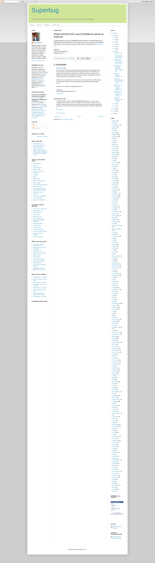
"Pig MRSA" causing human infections (118, 99)
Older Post (101, 116)
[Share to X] (85, 58)
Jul (115, 42)
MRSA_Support (37, 255)
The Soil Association (38, 229)
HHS (113, 277)
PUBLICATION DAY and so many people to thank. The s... (118, 61)
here (67, 51)
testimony (114, 446)
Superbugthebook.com (37, 79)
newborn (114, 354)
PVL (113, 393)
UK (113, 454)
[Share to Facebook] (87, 58)
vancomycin (115, 475)
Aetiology (35, 165)
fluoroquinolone (116, 256)
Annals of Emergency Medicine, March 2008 (38, 294)
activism (114, 127)
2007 (114, 113)
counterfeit (115, 205)
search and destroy (117, 413)
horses (114, 285)
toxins (113, 448)
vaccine (114, 469)
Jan (115, 106)
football (114, 262)
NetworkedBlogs (115, 502)
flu (112, 254)
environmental (115, 236)
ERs (113, 240)
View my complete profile (38, 60)
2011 (114, 33)
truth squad (115, 452)
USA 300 (114, 463)
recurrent (114, 397)
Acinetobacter (115, 125)
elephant (114, 234)
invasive (114, 309)
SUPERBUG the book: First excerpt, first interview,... (118, 93)
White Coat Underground (39, 200)
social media (115, 424)
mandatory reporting (117, 327)
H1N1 (113, 271)
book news (115, 162)
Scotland (114, 411)
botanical (114, 164)
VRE (113, 481)
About (39, 25)
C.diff (113, 168)
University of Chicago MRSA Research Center (39, 269)
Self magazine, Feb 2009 (39, 282)
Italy (113, 313)
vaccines (114, 473)
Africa (113, 128)
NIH (113, 356)
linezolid (114, 323)
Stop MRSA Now (37, 262)
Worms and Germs (38, 236)
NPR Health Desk (37, 186)
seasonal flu (115, 416)
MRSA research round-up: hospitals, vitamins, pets (118, 87)
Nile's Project (36, 256)
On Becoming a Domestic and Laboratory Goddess (39, 189)
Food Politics (36, 214)
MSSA (113, 340)
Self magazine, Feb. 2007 (39, 296)
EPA (113, 238)
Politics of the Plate (38, 223)
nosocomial (115, 360)
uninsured (114, 456)
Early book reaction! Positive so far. (118, 75)
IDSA (113, 295)
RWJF (113, 407)
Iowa (113, 311)
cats (113, 174)
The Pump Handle (37, 198)
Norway (114, 358)
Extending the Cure (38, 210)
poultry (114, 387)
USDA (113, 467)
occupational (115, 364)
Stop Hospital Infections (39, 260)
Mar (115, 51)
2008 (114, 111)
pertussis (114, 374)
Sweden (114, 444)
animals (114, 132)
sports (113, 430)
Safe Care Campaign (38, 258)
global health (115, 264)
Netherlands (115, 348)
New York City (115, 352)
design (114, 217)
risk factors (115, 405)
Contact (46, 25)
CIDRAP (114, 188)
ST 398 (114, 432)
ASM (113, 142)
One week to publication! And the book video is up (118, 81)
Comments (37, 128)
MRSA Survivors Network (39, 253)
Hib (113, 279)
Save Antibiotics (37, 225)
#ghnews (114, 120)
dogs (113, 223)
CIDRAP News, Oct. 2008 (39, 287)
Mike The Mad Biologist (39, 180)
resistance (115, 401)
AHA (113, 130)
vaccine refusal (116, 471)
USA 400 (114, 465)
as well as (43, 74)
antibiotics (114, 136)
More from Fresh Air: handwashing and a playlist (118, 55)
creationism (115, 207)
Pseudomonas (116, 391)
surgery (114, 438)
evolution (114, 246)
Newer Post (57, 116)
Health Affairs (36, 178)
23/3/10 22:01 (59, 109)
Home (32, 25)
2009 (114, 108)
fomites (114, 258)
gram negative (115, 265)
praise (113, 389)
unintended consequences (116, 459)
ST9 (113, 434)
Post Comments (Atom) (67, 119)
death (113, 209)
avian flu (114, 148)
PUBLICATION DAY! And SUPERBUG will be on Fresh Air (118, 68)
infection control (116, 303)
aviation (114, 150)
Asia (113, 140)
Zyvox (113, 491)
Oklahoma (114, 368)
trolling (113, 450)
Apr (115, 48)
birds (113, 158)
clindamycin (115, 190)
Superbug (45, 10)
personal (114, 372)
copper (114, 202)
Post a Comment (60, 113)
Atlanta (114, 144)
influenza (114, 305)
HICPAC (114, 281)
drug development (116, 229)
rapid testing (115, 395)
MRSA (113, 338)
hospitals (114, 287)
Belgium (114, 156)
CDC (113, 176)
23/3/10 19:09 (59, 93)
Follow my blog (117, 512)
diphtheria (114, 219)
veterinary (114, 477)
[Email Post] (77, 58)
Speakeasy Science (38, 192)
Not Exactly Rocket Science (40, 184)
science (113, 510)
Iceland (114, 293)
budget (114, 166)
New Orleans (115, 350)
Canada (114, 172)
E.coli (113, 232)
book (113, 160)
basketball (114, 154)
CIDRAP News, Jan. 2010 (39, 277)
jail (112, 315)
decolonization (115, 211)
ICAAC (114, 291)
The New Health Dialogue (39, 196)
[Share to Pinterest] (89, 58)
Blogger (84, 549)
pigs (113, 379)
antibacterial (115, 134)
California (114, 170)
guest (113, 269)
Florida (114, 252)
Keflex (113, 317)
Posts (35, 125)
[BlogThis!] (83, 58)
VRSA (113, 483)
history (114, 283)
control (114, 200)
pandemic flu (115, 370)
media (113, 330)
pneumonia (115, 381)
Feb (115, 103)
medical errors (116, 332)
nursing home (115, 362)
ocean (113, 366)
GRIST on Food (37, 216)
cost (113, 203)
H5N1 (34, 176)
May (115, 46)
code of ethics (35, 97)
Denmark (114, 213)
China (113, 186)
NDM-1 (114, 344)
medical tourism (116, 334)
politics (114, 383)
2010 (114, 35)
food (113, 260)
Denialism (35, 174)
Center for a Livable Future (40, 208)
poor (113, 385)
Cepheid (114, 178)
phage (113, 377)
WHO (113, 487)
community (115, 196)
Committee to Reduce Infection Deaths (38, 245)
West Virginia (115, 485)
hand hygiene (115, 273)
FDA (113, 250)
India (113, 301)
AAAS (113, 123)
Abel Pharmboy (37, 163)
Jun (115, 44)
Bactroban (114, 152)
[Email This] (81, 58)
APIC (113, 138)
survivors (114, 442)
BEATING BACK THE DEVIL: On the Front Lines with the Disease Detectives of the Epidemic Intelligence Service (40, 152)
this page (41, 84)
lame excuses (115, 319)
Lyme (113, 325)
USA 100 (114, 461)
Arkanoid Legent (37, 167)
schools (114, 409)
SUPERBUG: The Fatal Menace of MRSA (39, 146)
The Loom (35, 194)
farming (114, 248)
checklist (114, 180)
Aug (115, 39)
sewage (114, 420)
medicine (117, 508)
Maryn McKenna (38, 42)
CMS (113, 192)
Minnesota (114, 336)
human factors (116, 289)
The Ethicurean (37, 227)
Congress (114, 198)
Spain (113, 428)
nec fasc (114, 346)
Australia (114, 146)
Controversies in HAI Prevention (38, 172)
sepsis (114, 418)
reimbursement (116, 399)
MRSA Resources (37, 251)
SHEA (113, 422)
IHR (113, 297)
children (114, 184)
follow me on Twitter (42, 136)
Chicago (114, 182)
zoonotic (114, 489)
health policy (115, 275)
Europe (114, 244)
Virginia (114, 479)
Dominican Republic (117, 225)
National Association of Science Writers (37, 109)
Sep (115, 37)
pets (113, 375)
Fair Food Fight (37, 212)
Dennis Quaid (115, 215)
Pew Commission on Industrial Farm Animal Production (38, 220)
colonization (115, 194)
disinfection (115, 221)
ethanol (114, 242)
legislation (114, 321)
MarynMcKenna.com (38, 143)
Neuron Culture (37, 182)
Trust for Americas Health (39, 231)
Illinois (113, 299)
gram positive (115, 267)
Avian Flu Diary (37, 169)
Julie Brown (59, 68)
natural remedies (116, 342)
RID (113, 403)
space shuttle (115, 426)
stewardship (115, 436)
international (115, 307)
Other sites (56, 25)
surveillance (115, 440)
